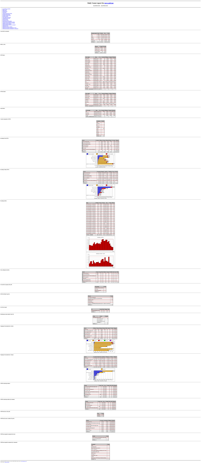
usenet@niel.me (7, 462)
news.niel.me (109, 3)
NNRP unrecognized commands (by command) (10, 28)
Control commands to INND (7, 13)
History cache (5, 9)
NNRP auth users (5, 25)
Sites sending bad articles (7, 17)
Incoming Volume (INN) (7, 15)
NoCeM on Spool (5, 20)
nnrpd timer (4, 12)
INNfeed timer (5, 11)
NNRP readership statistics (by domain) (9, 24)
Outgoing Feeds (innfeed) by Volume (9, 22)
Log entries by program (6, 8)
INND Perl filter (5, 19)
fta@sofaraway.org (23, 461)
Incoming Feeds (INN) (6, 14)
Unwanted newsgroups (6, 18)
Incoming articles (5, 16)
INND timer (5, 10)
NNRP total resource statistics (7, 26)
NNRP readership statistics (7, 23)
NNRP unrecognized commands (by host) (9, 27)
